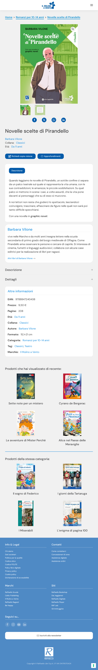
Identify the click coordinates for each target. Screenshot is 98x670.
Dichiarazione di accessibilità (17, 578)
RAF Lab (55, 605)
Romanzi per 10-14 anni (36, 340)
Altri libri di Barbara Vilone (20, 258)
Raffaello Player (58, 602)
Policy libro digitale (13, 568)
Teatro (28, 346)
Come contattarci (59, 551)
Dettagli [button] (11, 279)
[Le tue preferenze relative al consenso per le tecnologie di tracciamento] (93, 665)
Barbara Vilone (13, 139)
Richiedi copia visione (22, 156)
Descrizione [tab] (16, 170)
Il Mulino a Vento (29, 352)
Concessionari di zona (61, 554)
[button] (91, 5)
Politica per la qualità (13, 558)
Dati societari (10, 554)
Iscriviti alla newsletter (50, 635)
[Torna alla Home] (49, 5)
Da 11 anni (16, 146)
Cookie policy (10, 574)
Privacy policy (11, 571)
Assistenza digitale (59, 558)
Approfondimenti (52, 156)
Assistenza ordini (58, 561)
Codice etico (10, 561)
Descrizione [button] (13, 270)
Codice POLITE (11, 564)
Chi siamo (9, 551)
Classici (20, 142)
